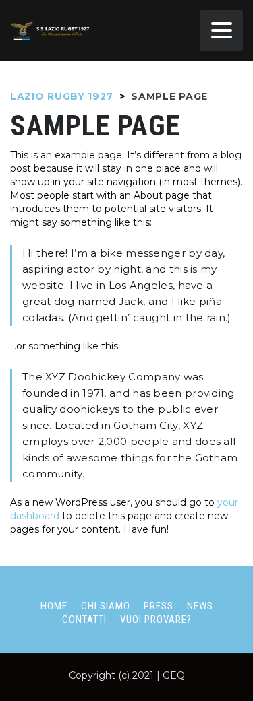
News (200, 606)
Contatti (84, 619)
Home (53, 606)
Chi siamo (105, 606)
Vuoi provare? (156, 619)
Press (158, 606)
